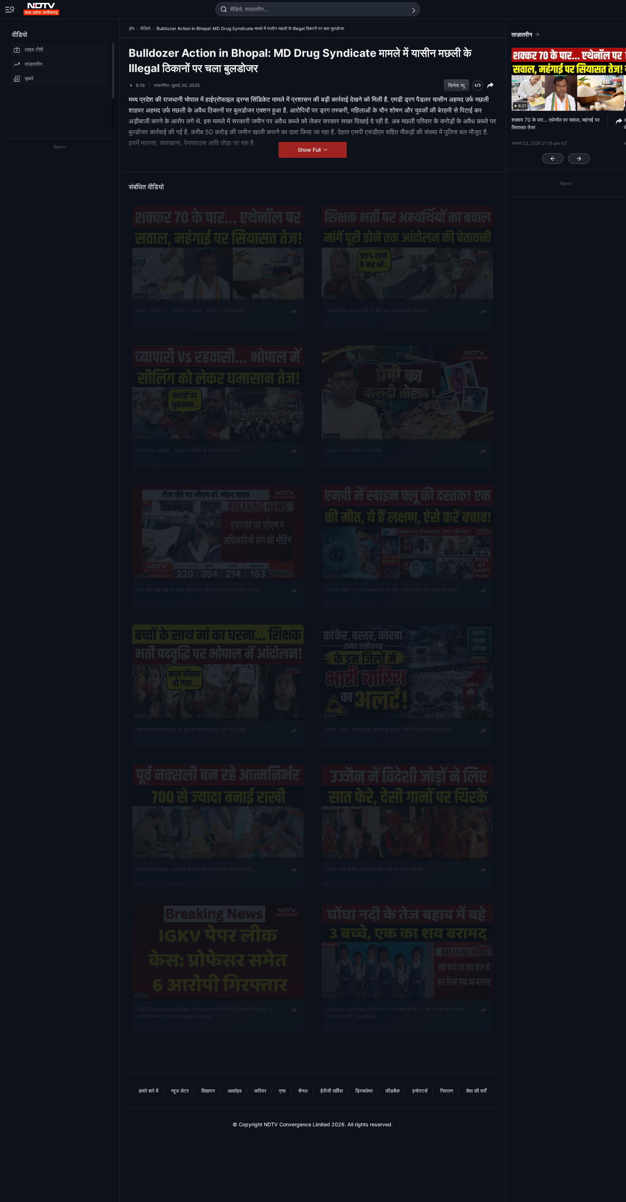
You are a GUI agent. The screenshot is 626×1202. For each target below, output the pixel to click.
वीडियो (19, 34)
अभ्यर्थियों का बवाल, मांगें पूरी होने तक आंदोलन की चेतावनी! (376, 311)
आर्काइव (235, 1091)
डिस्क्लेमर (364, 1091)
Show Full (310, 150)
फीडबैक (392, 1091)
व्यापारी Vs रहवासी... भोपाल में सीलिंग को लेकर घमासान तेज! (189, 450)
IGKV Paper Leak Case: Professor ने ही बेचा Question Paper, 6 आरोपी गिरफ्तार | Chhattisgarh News (204, 1012)
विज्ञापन (208, 1091)
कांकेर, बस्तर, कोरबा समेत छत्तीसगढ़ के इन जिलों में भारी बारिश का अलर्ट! (389, 729)
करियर (260, 1091)
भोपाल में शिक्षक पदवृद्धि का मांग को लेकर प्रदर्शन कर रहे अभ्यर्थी (191, 729)
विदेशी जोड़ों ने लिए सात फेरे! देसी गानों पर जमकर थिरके (374, 869)
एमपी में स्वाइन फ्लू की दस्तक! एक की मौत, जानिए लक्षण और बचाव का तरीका (392, 590)
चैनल (303, 1091)
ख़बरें (29, 78)
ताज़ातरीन (33, 64)
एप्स (282, 1091)
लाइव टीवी (34, 49)
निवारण (446, 1091)
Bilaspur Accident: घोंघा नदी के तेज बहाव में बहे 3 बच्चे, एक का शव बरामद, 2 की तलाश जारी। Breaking (397, 1012)
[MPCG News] (42, 7)
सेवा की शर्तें (476, 1091)
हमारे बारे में (148, 1091)
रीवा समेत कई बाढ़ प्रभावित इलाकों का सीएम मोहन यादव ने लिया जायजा (198, 590)
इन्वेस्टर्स (419, 1091)
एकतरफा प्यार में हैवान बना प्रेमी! (354, 450)
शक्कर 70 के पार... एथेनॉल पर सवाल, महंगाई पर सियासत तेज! (191, 311)
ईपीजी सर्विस (331, 1091)
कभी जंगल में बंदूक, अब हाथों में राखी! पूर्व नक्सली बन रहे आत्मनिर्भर (194, 869)
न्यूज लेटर (180, 1091)
